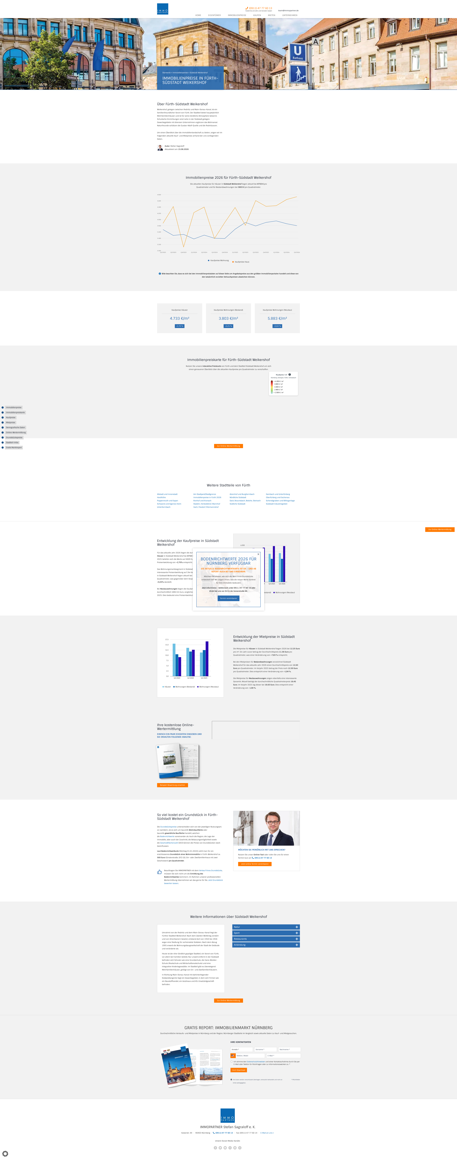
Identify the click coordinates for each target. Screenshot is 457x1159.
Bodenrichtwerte (167, 836)
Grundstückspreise (168, 827)
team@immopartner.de (288, 10)
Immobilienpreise (180, 72)
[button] (228, 598)
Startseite (166, 72)
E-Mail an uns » (267, 1133)
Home (198, 15)
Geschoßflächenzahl (169, 843)
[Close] (260, 552)
